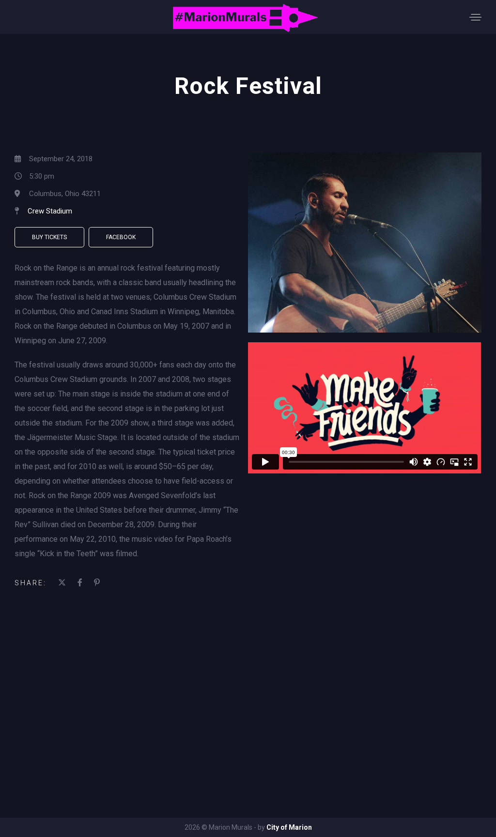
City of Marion (289, 827)
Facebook (121, 237)
